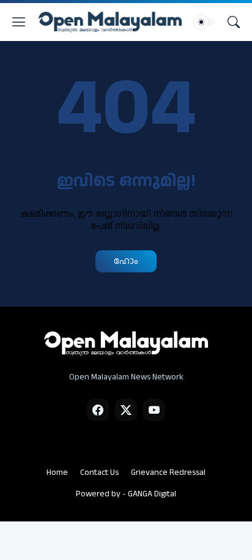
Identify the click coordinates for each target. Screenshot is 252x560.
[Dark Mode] (205, 22)
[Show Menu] (19, 22)
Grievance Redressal (168, 472)
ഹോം (126, 261)
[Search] (233, 22)
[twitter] (126, 410)
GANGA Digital (152, 494)
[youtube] (154, 410)
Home (57, 472)
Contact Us (99, 472)
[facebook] (98, 410)
